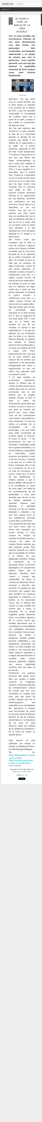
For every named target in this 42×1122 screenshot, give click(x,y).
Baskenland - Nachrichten (22, 771)
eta (23, 775)
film (26, 775)
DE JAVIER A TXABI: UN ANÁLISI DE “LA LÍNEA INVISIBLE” (22, 25)
